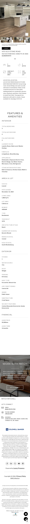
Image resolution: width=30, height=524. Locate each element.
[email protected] (13, 45)
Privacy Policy (21, 476)
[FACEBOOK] (7, 463)
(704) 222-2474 (8, 413)
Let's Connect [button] (15, 387)
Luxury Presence (18, 468)
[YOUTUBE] (18, 463)
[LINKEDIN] (11, 463)
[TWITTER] (15, 463)
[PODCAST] (22, 463)
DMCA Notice (15, 478)
